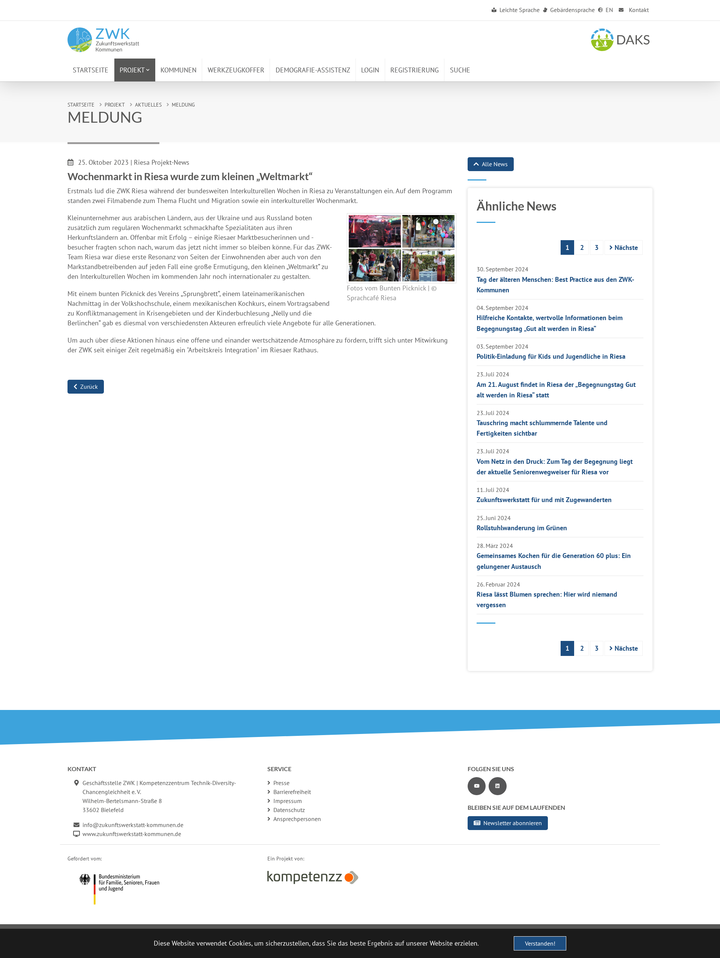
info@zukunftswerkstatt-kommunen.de (132, 825)
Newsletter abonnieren (512, 823)
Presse (281, 783)
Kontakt (638, 10)
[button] (134, 70)
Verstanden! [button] (540, 943)
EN (608, 10)
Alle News (495, 164)
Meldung (183, 104)
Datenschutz (289, 810)
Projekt (115, 104)
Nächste (625, 247)
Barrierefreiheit (292, 792)
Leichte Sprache (519, 10)
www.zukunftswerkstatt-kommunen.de (131, 834)
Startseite (81, 104)
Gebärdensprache (572, 10)
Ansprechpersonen (297, 819)
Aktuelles (148, 104)
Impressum (287, 801)
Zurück (89, 386)
